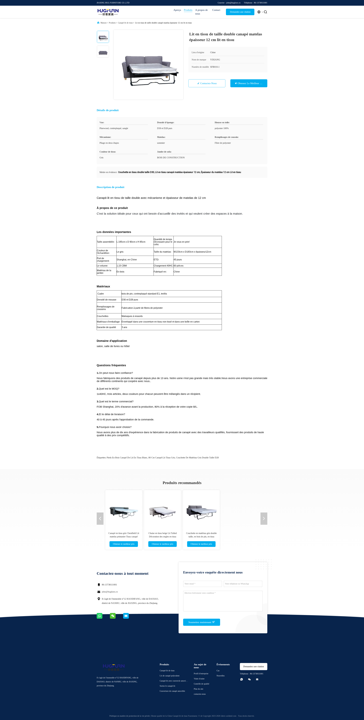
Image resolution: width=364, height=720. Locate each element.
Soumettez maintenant (200, 622)
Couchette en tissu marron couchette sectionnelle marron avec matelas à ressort (162, 536)
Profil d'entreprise (201, 674)
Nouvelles (221, 676)
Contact (216, 10)
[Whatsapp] (103, 618)
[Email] (129, 618)
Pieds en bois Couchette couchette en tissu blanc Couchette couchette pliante (240, 536)
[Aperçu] (108, 12)
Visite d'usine (199, 679)
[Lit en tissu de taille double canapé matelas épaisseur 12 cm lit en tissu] (148, 64)
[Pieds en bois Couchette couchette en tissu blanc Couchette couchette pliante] (240, 508)
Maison (103, 23)
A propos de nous (201, 12)
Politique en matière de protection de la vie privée (129, 716)
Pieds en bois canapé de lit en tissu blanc (127, 457)
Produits (188, 10)
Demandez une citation (240, 12)
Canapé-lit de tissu (125, 23)
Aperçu (177, 10)
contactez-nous (208, 83)
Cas (218, 671)
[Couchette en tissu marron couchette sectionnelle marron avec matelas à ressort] (162, 508)
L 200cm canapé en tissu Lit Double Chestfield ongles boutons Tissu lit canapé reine (201, 536)
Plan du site (198, 689)
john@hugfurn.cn (110, 592)
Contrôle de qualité (201, 684)
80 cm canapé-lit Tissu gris (161, 457)
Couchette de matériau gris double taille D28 (197, 457)
